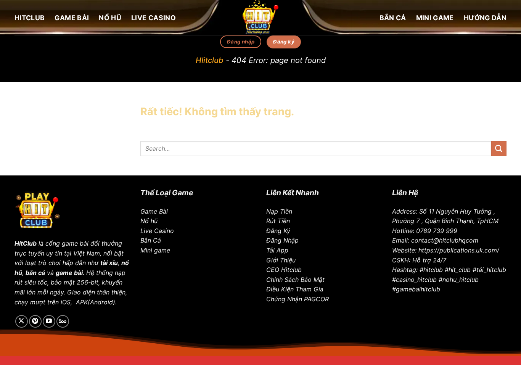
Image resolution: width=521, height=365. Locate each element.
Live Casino (153, 18)
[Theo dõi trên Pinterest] (35, 321)
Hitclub (29, 18)
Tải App (277, 250)
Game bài (72, 18)
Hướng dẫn (485, 18)
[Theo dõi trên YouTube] (49, 321)
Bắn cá (392, 18)
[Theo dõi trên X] (21, 321)
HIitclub (210, 60)
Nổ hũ (110, 18)
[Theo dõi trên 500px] (62, 321)
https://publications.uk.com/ (458, 250)
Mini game (435, 18)
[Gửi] (499, 148)
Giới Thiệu (281, 260)
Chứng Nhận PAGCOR (297, 299)
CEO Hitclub (284, 269)
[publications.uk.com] (260, 17)
